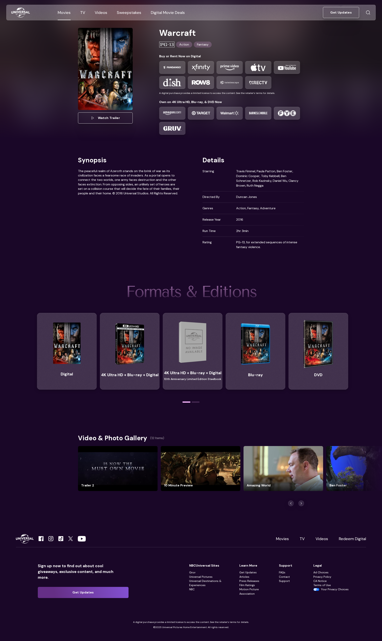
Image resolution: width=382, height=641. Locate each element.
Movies (282, 538)
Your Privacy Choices (335, 589)
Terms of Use (322, 585)
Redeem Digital (352, 538)
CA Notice (320, 581)
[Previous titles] (291, 503)
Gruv (192, 572)
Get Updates (248, 572)
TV (302, 538)
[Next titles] (301, 503)
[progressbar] (186, 402)
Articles (244, 577)
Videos (322, 538)
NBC (192, 589)
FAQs (282, 572)
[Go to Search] (368, 12)
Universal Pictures (200, 577)
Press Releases (249, 581)
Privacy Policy (322, 577)
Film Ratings (247, 585)
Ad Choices (320, 572)
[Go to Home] (20, 13)
